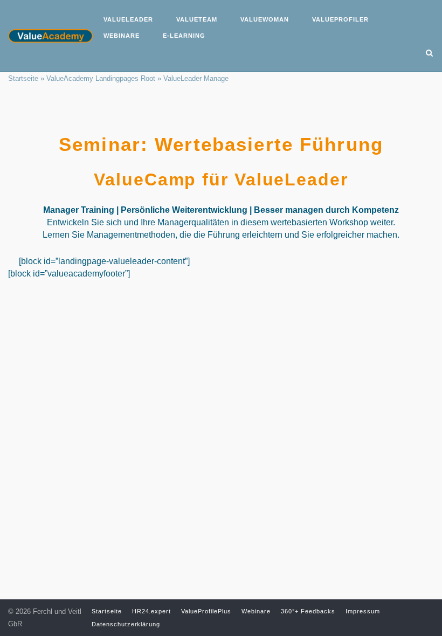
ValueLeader (128, 19)
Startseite (23, 78)
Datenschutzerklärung (126, 624)
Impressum (363, 611)
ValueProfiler (340, 19)
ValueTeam (196, 19)
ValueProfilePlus (206, 611)
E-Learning (184, 35)
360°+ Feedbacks (308, 611)
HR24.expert (151, 611)
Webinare (121, 35)
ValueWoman (264, 19)
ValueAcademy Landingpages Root (100, 78)
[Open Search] (429, 53)
